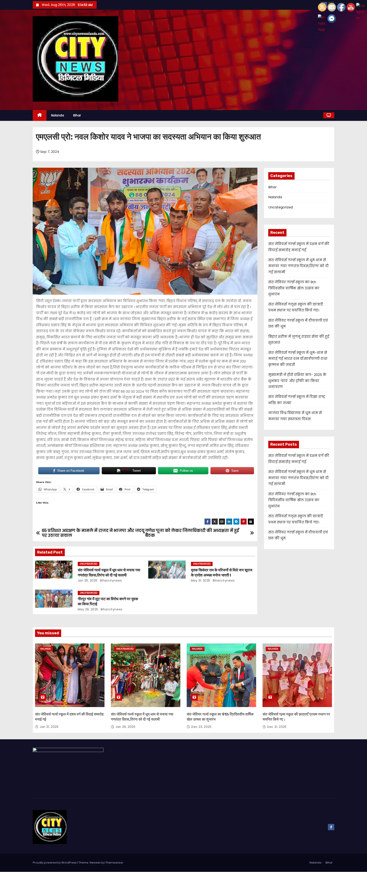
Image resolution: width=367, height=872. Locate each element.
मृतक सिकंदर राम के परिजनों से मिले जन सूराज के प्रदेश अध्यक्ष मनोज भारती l (221, 573)
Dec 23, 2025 (201, 727)
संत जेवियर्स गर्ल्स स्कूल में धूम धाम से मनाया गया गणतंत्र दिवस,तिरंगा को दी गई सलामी (109, 573)
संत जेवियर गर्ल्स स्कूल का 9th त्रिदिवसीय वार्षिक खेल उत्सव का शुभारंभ (293, 288)
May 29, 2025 (88, 609)
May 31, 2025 (200, 580)
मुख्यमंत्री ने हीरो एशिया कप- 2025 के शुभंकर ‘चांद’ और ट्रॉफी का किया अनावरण (297, 380)
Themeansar (114, 863)
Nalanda (57, 115)
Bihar (77, 115)
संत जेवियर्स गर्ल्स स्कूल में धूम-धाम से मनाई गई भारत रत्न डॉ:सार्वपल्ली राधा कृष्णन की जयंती (297, 358)
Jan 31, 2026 (49, 727)
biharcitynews (110, 580)
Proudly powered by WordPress (55, 863)
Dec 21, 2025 (276, 727)
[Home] (40, 115)
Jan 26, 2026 (87, 580)
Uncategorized (88, 563)
